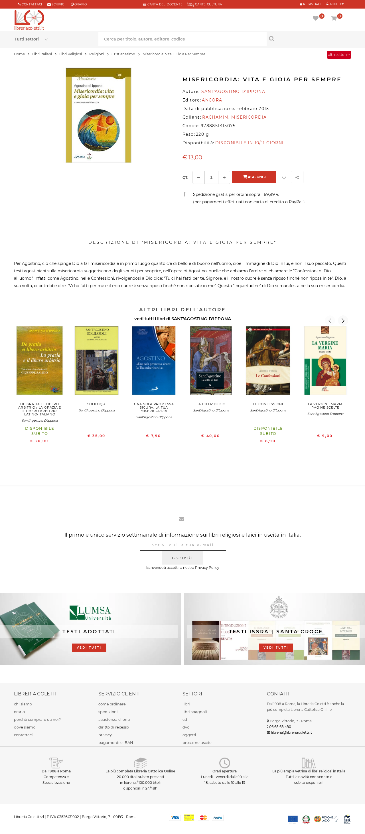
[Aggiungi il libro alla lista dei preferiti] (284, 177)
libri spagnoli (194, 711)
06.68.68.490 (280, 727)
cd (184, 719)
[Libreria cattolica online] (29, 20)
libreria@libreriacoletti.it (291, 732)
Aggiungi (256, 177)
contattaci (23, 734)
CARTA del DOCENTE (164, 4)
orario (80, 4)
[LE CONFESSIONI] (268, 362)
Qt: (185, 177)
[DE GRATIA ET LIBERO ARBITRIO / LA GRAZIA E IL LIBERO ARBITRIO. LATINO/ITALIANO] (39, 362)
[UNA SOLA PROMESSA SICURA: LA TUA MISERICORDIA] (154, 362)
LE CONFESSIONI (268, 404)
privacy (105, 734)
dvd (186, 727)
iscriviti (182, 557)
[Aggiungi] (224, 177)
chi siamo (23, 704)
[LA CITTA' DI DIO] (211, 362)
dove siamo (24, 727)
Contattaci (32, 4)
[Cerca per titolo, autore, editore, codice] (309, 38)
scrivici (59, 4)
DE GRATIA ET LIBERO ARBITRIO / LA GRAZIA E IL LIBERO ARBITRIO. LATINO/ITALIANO (39, 409)
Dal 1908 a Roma (56, 771)
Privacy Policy (207, 567)
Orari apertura (224, 771)
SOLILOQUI (97, 404)
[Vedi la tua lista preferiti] (317, 18)
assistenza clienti (114, 719)
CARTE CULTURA (208, 4)
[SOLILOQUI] (96, 362)
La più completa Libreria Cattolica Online (140, 771)
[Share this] (297, 177)
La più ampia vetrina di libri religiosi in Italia (308, 771)
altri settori (338, 54)
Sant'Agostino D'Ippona (40, 421)
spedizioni (108, 711)
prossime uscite (197, 742)
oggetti (189, 734)
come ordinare (112, 704)
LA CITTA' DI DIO (210, 404)
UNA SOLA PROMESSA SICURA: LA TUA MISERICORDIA (154, 407)
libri (186, 704)
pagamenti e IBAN (115, 742)
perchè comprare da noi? (37, 719)
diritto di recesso (113, 727)
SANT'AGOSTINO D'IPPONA (201, 318)
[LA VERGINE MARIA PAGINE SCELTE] (325, 362)
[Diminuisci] (198, 177)
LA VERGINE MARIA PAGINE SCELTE (325, 405)
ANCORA (212, 100)
